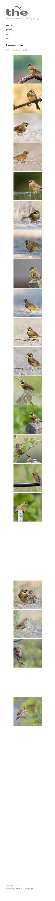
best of (9, 25)
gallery (9, 30)
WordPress (20, 889)
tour (7, 34)
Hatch (30, 889)
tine (7, 39)
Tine (10, 50)
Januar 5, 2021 (20, 50)
